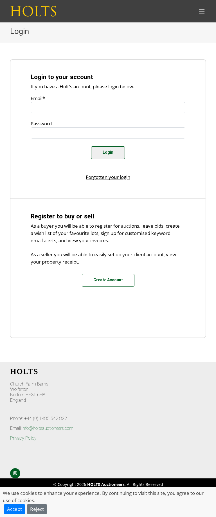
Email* (38, 98)
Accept (14, 509)
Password (41, 123)
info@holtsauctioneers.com (47, 428)
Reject (37, 509)
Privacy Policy (23, 438)
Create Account (108, 280)
